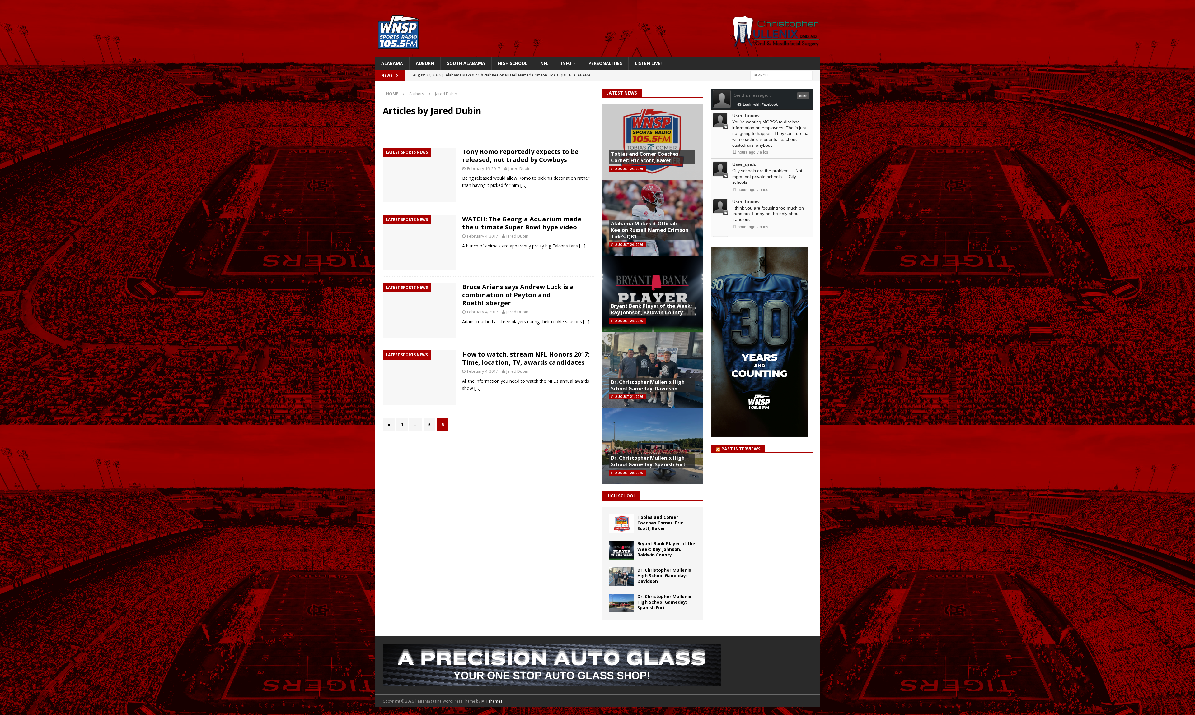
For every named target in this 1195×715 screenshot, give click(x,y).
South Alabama (466, 63)
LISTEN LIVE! (648, 63)
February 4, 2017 (482, 236)
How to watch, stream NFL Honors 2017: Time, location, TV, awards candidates (525, 358)
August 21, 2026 (629, 396)
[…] (523, 185)
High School (512, 63)
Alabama (392, 63)
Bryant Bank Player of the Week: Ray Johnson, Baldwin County (651, 309)
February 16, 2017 (483, 168)
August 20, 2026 (629, 473)
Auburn (425, 63)
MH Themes (491, 701)
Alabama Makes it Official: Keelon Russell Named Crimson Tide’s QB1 (649, 230)
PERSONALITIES (605, 63)
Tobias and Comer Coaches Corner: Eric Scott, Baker (644, 157)
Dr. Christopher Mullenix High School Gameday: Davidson (648, 385)
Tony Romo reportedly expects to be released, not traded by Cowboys (520, 155)
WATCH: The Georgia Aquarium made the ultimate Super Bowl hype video (521, 223)
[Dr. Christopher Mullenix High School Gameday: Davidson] (621, 576)
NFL (544, 63)
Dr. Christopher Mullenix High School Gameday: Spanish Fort (648, 461)
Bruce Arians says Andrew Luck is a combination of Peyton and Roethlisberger (518, 295)
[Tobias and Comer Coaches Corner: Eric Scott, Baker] (621, 523)
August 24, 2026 (629, 244)
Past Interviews (741, 449)
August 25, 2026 (629, 169)
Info (566, 63)
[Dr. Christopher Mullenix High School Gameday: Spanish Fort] (621, 603)
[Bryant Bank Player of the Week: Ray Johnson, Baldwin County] (621, 550)
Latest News (621, 93)
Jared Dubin (519, 168)
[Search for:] (781, 75)
